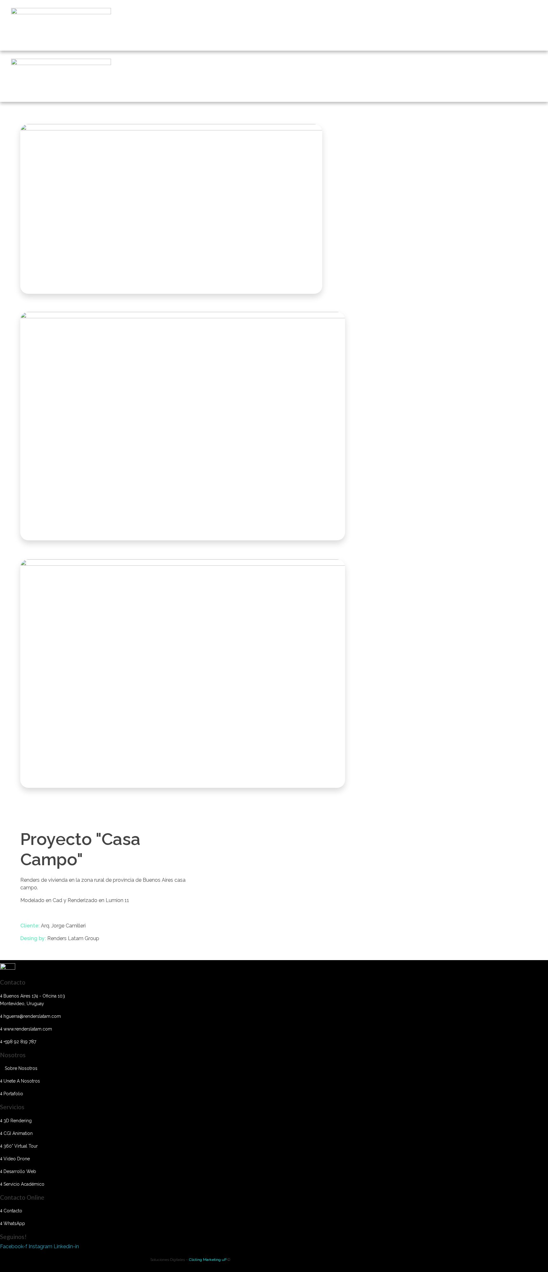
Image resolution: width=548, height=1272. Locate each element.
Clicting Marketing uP (208, 1259)
